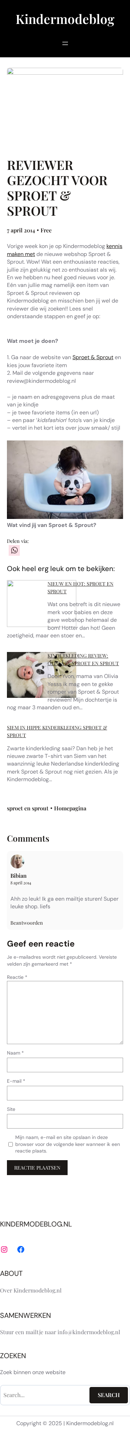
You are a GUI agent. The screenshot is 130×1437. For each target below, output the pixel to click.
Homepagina (70, 808)
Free (46, 230)
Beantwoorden (26, 922)
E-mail (16, 1081)
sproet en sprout (28, 808)
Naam (15, 1053)
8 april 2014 (20, 882)
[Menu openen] (65, 43)
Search (109, 1394)
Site (11, 1109)
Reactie (17, 977)
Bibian (18, 875)
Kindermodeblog (65, 18)
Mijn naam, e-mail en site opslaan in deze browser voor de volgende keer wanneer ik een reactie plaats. (67, 1144)
